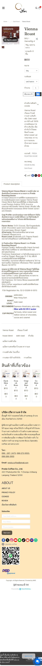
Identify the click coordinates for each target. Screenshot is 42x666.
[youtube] (15, 540)
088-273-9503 (23, 453)
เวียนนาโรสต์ (22, 330)
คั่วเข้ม (31, 336)
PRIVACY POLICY (8, 492)
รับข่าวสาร (7, 533)
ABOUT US (6, 488)
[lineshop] (36, 540)
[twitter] (7, 540)
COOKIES (5, 496)
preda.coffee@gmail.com (18, 463)
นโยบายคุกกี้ (6, 662)
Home (5, 21)
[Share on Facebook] (32, 175)
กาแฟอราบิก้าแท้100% (11, 357)
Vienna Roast (8, 330)
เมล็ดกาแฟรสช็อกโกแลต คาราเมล (16, 346)
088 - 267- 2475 (9, 453)
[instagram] (11, 540)
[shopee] (27, 540)
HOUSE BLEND (29, 165)
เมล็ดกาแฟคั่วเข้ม (9, 341)
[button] (36, 8)
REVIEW (5, 501)
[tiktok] (23, 540)
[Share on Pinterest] (39, 175)
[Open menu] (3, 8)
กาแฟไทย (27, 357)
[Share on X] (35, 175)
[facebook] (3, 540)
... (10, 21)
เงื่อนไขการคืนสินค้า (9, 505)
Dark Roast (16, 21)
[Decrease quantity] (32, 87)
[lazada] (31, 540)
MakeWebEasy (26, 589)
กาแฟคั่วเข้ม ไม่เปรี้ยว (11, 352)
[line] (19, 540)
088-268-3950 (8, 456)
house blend (8, 336)
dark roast (20, 336)
